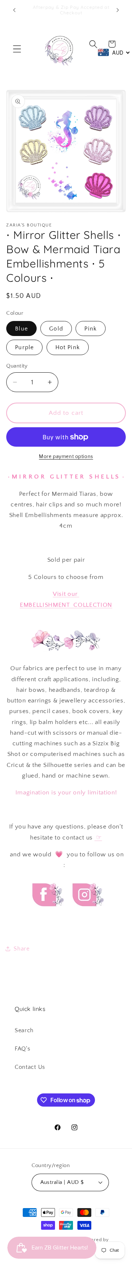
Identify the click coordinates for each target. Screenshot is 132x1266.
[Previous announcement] (14, 10)
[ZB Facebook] (47, 912)
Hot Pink (67, 347)
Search (24, 1030)
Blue (21, 328)
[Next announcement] (118, 10)
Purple (24, 347)
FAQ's (22, 1048)
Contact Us (30, 1067)
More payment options (66, 456)
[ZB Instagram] (87, 912)
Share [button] (21, 948)
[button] (17, 49)
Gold (56, 328)
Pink (90, 328)
